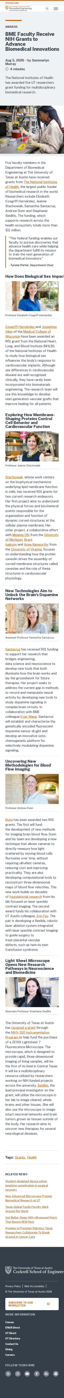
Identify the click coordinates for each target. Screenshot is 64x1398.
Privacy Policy (13, 1286)
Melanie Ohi (21, 535)
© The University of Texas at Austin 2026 (28, 1291)
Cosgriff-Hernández (20, 327)
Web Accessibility (34, 1286)
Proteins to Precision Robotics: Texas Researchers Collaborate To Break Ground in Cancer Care (29, 1233)
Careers (10, 1354)
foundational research (25, 897)
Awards (11, 27)
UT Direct (10, 1333)
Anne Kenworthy (36, 544)
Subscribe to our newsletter (21, 1304)
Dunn (9, 820)
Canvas (9, 1322)
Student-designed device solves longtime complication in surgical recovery (26, 1186)
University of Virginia (26, 549)
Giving (9, 1349)
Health (32, 1157)
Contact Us (11, 1344)
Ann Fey (42, 916)
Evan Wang (28, 717)
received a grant (23, 1028)
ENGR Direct (12, 1327)
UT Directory (12, 1338)
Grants (20, 1157)
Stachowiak (14, 477)
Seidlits (43, 1085)
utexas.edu (12, 3)
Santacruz (12, 649)
